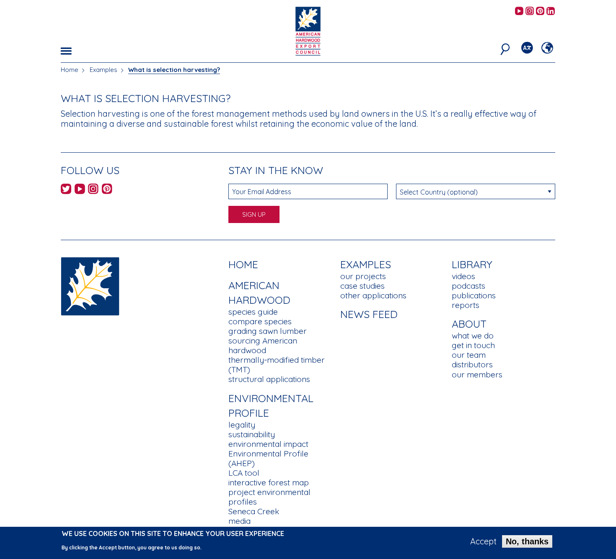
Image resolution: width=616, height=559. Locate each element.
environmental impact (268, 444)
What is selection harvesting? (174, 70)
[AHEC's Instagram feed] (529, 11)
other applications (373, 295)
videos (463, 276)
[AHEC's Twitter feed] (66, 190)
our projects (363, 276)
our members (477, 374)
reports (465, 305)
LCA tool (243, 473)
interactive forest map (268, 482)
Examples (103, 70)
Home (69, 70)
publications (474, 295)
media (239, 521)
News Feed (369, 314)
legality (241, 425)
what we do (473, 336)
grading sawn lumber (267, 331)
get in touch (473, 345)
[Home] (90, 285)
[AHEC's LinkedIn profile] (550, 11)
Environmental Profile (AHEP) (268, 458)
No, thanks (527, 541)
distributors (472, 364)
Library (472, 264)
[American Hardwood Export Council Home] (307, 30)
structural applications (269, 379)
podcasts (468, 286)
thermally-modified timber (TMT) (276, 364)
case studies (362, 286)
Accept (483, 541)
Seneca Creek (253, 511)
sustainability (251, 434)
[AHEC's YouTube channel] (519, 11)
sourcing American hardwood (262, 345)
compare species (260, 321)
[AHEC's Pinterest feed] (540, 11)
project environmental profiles (269, 497)
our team (469, 355)
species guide (253, 312)
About (469, 323)
